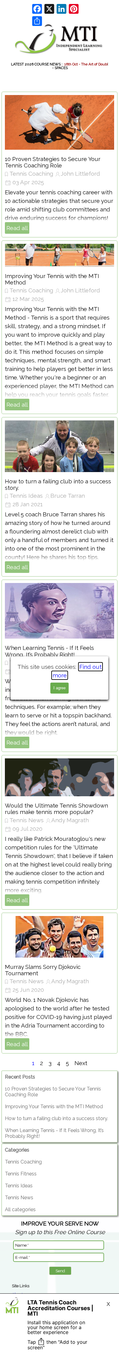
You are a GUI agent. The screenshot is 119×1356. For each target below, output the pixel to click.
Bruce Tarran (67, 495)
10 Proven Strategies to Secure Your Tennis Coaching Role (52, 162)
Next (80, 1063)
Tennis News (26, 820)
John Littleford (80, 173)
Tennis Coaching (31, 173)
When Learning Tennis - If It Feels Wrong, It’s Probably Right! (49, 651)
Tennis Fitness (21, 1174)
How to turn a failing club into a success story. (58, 484)
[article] (59, 164)
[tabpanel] (60, 1227)
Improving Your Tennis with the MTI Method (52, 279)
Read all (17, 228)
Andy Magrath (70, 820)
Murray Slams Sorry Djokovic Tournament (43, 970)
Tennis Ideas (26, 495)
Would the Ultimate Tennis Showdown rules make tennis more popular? (56, 808)
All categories (20, 1209)
